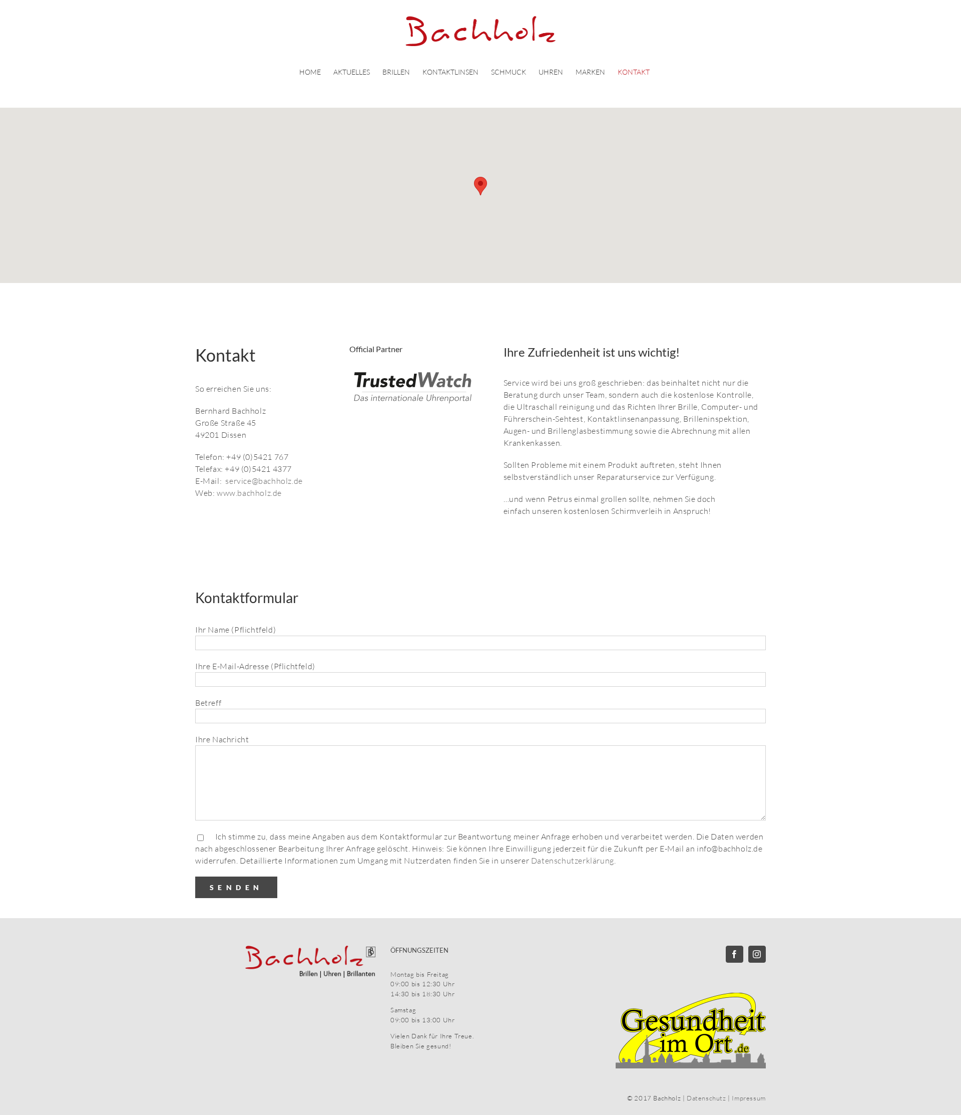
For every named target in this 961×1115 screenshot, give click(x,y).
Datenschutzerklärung (572, 861)
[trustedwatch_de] (414, 375)
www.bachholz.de (249, 493)
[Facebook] (734, 954)
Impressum (748, 1098)
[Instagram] (757, 954)
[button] (480, 186)
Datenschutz (706, 1098)
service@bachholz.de (263, 481)
